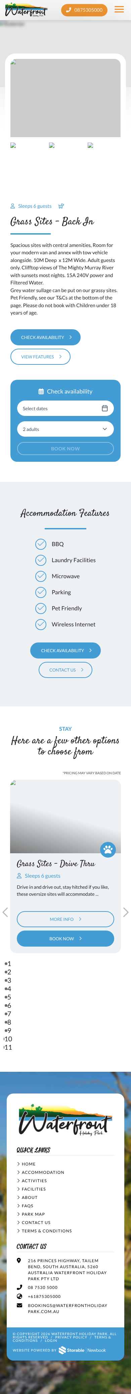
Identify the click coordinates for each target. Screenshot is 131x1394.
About (30, 1197)
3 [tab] (9, 980)
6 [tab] (9, 1005)
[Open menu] (119, 10)
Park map (33, 1214)
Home (29, 1163)
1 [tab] (9, 964)
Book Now (65, 448)
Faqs (28, 1205)
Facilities (34, 1189)
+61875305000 (44, 1296)
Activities (34, 1180)
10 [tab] (8, 1039)
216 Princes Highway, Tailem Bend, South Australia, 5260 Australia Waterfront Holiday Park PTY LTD (67, 1269)
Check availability (42, 337)
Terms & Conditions (47, 1230)
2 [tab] (9, 972)
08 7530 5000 (43, 1287)
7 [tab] (9, 1014)
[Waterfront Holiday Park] (65, 1121)
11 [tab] (8, 1047)
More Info (62, 919)
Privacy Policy (71, 1337)
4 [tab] (9, 989)
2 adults (31, 429)
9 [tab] (9, 1031)
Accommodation (43, 1172)
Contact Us (62, 670)
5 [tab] (9, 997)
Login (51, 1341)
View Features (37, 356)
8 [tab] (9, 1022)
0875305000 (88, 10)
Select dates (35, 408)
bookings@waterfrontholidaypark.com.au (67, 1308)
